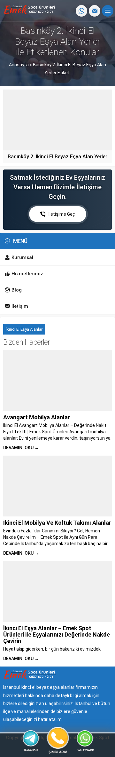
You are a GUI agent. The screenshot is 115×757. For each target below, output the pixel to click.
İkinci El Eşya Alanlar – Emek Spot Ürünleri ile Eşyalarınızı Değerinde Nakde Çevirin (56, 634)
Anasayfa (19, 64)
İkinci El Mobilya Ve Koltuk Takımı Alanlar (57, 522)
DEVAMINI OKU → (21, 447)
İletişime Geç (62, 214)
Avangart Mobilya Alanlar (36, 417)
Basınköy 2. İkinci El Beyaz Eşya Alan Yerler (57, 157)
